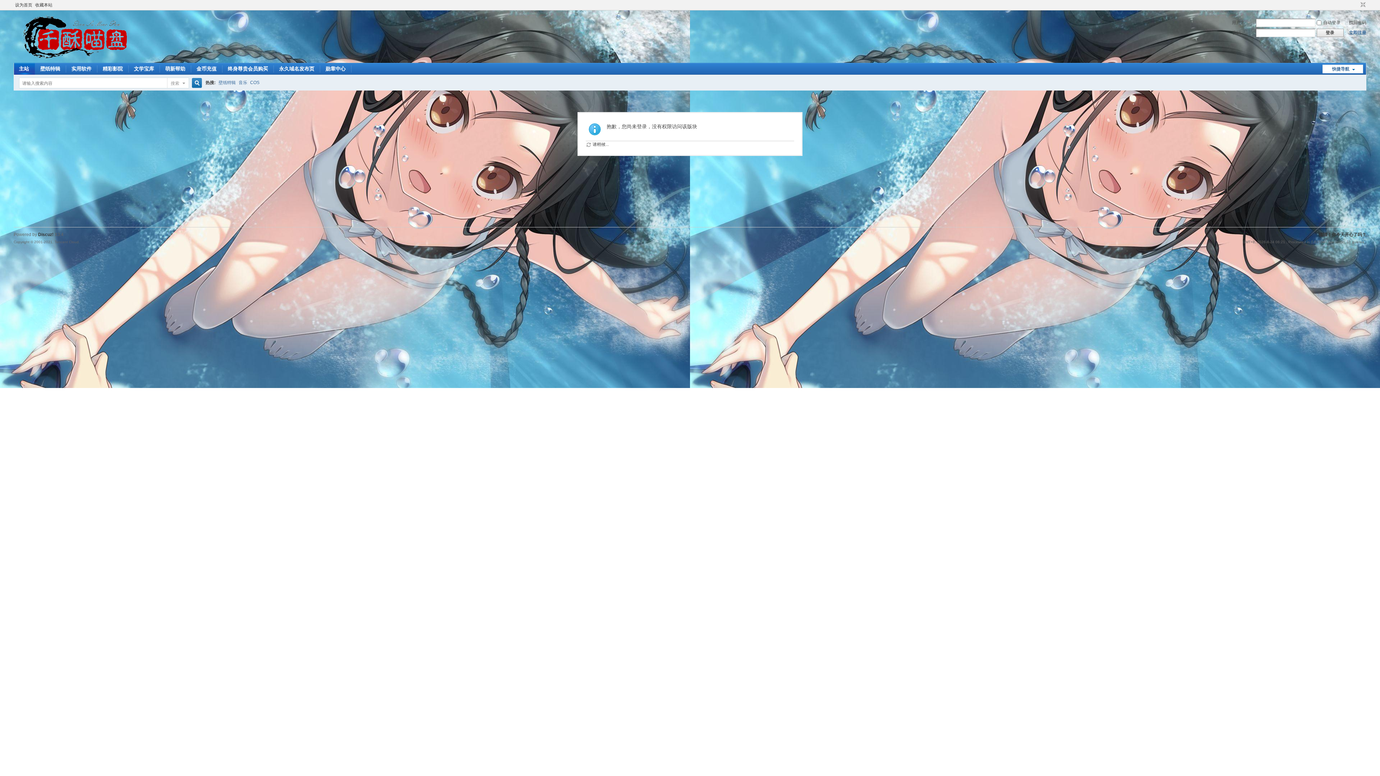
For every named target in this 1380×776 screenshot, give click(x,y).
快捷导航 (1340, 68)
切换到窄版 (1362, 5)
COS (254, 82)
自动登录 (1331, 22)
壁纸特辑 (50, 68)
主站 (24, 68)
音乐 (243, 82)
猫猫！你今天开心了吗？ (1342, 234)
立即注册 (1357, 32)
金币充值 (207, 68)
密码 (1236, 32)
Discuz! (46, 234)
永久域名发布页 (296, 68)
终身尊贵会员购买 (248, 68)
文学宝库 (144, 68)
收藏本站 (43, 5)
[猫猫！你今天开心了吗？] (73, 58)
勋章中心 (336, 68)
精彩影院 (113, 68)
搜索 (175, 83)
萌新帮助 (175, 68)
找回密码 (1357, 22)
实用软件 (82, 68)
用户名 (1238, 22)
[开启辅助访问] (1356, 5)
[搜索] (196, 83)
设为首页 (23, 5)
